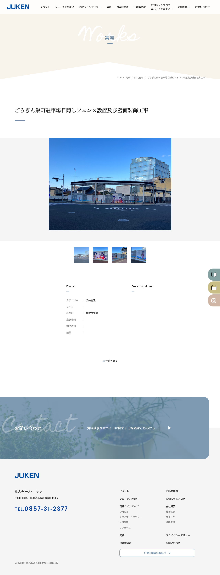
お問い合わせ (202, 7)
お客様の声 (123, 7)
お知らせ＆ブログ (175, 498)
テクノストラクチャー (130, 517)
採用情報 (170, 522)
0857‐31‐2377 (46, 509)
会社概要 (182, 9)
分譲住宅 (123, 522)
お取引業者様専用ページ (157, 553)
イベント (45, 7)
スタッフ (170, 517)
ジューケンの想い (64, 7)
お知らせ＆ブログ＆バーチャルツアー (161, 7)
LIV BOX (123, 511)
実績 (109, 7)
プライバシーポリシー (178, 535)
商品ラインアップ (88, 7)
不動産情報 (140, 7)
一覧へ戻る (111, 360)
